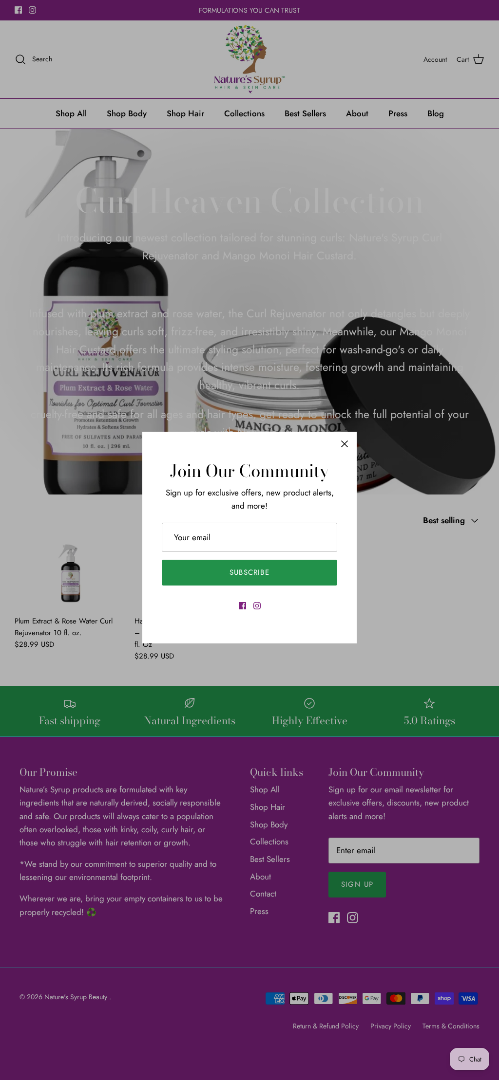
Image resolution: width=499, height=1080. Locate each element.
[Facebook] (242, 605)
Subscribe (249, 572)
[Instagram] (257, 605)
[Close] (344, 444)
